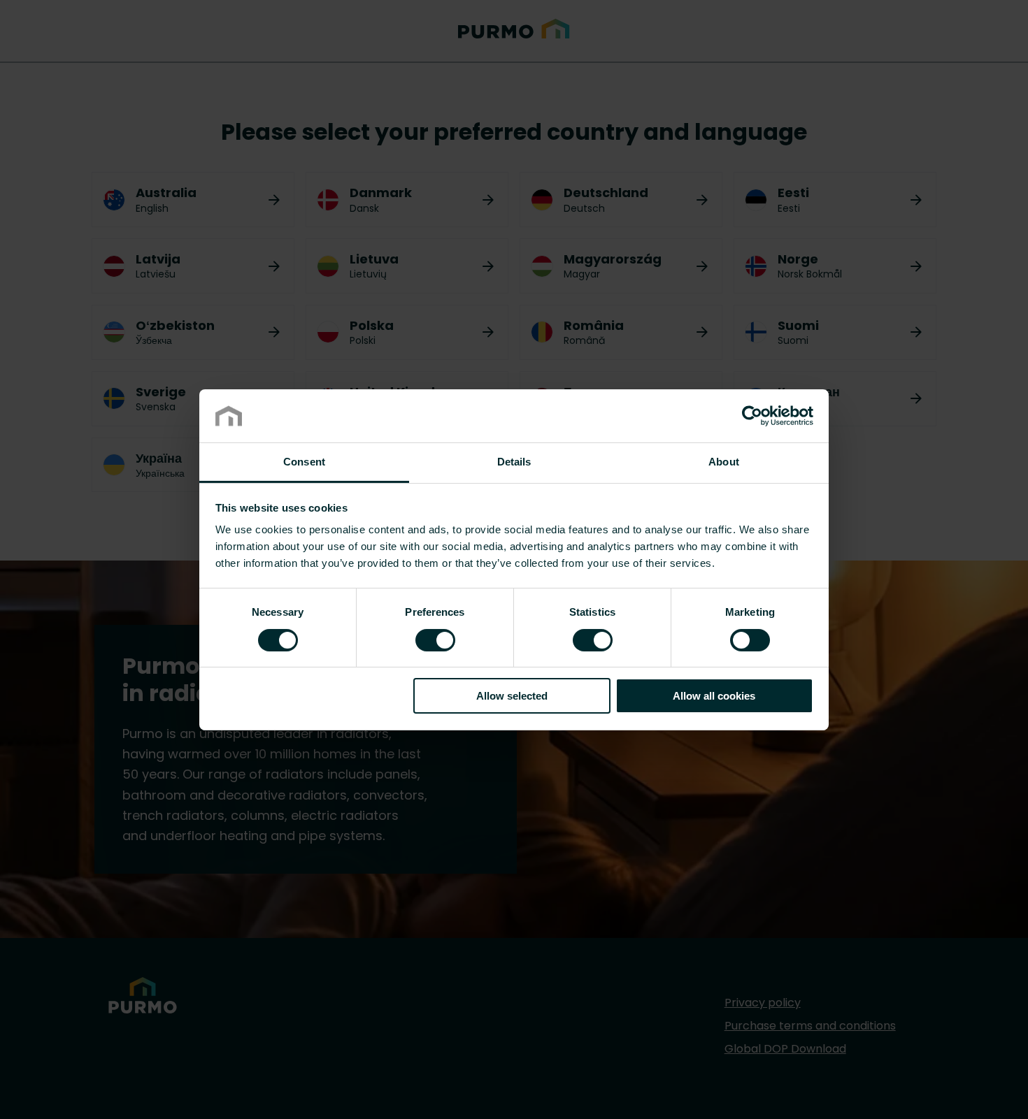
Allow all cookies (714, 696)
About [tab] (723, 462)
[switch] (435, 639)
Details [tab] (514, 462)
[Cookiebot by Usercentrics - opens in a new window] (752, 415)
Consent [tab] (304, 462)
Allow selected (512, 696)
